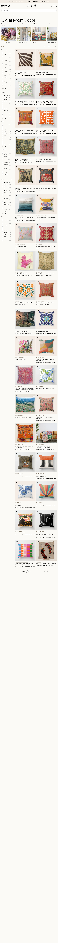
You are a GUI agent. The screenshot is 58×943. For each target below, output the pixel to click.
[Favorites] (31, 6)
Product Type (4, 50)
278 (44, 571)
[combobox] (29, 10)
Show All (4, 88)
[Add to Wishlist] (17, 51)
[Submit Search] (3, 10)
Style (2, 179)
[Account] (28, 6)
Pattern (3, 217)
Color (2, 121)
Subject (3, 92)
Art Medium (4, 149)
